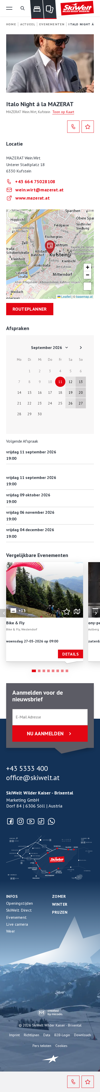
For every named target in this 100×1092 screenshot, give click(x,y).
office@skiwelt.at (32, 777)
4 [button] (48, 671)
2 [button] (39, 671)
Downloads (82, 1035)
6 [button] (57, 671)
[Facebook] (10, 821)
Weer (10, 931)
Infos (12, 896)
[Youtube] (31, 821)
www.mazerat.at (32, 198)
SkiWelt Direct (19, 910)
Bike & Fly (15, 623)
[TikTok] (41, 821)
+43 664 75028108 (35, 181)
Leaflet (66, 296)
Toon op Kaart (63, 112)
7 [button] (62, 671)
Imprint (14, 1035)
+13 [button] (22, 610)
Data (46, 1035)
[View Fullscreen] (87, 286)
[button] (9, 8)
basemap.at (84, 296)
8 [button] (67, 671)
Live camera (17, 924)
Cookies (61, 1045)
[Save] (88, 127)
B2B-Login (62, 1035)
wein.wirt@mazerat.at (39, 190)
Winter (59, 904)
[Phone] (73, 127)
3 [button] (44, 671)
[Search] (22, 8)
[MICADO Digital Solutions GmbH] (50, 1012)
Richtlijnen (31, 1035)
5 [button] (53, 671)
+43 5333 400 (27, 768)
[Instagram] (20, 821)
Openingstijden (19, 903)
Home (11, 24)
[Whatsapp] (51, 821)
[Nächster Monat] (81, 347)
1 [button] (34, 671)
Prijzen (59, 912)
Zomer (59, 896)
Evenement (16, 917)
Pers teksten (42, 1045)
